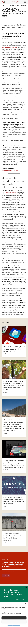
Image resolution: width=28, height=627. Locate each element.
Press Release (20, 5)
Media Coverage (8, 5)
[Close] (26, 587)
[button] (26, 603)
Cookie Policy (10, 625)
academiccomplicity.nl (11, 192)
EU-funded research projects (17, 77)
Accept (14, 618)
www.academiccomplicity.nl (9, 47)
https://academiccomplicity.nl (10, 170)
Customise (14, 622)
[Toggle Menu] (24, 2)
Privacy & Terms (16, 625)
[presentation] (14, 335)
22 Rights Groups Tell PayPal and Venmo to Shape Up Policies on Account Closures (14, 349)
